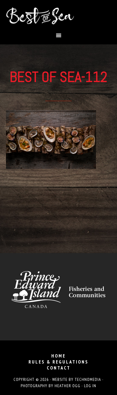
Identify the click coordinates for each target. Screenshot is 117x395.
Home (58, 355)
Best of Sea (58, 15)
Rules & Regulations (58, 361)
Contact (58, 367)
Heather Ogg (67, 385)
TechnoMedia (88, 379)
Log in (90, 385)
